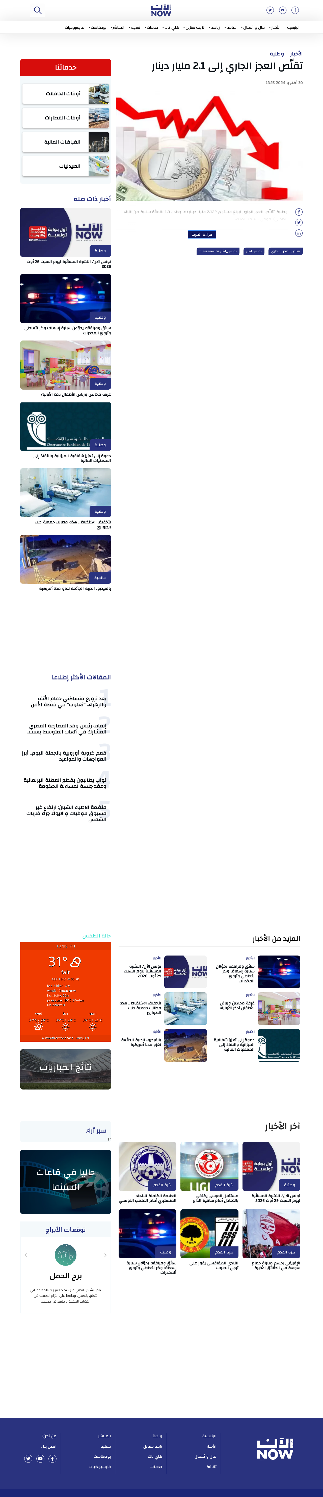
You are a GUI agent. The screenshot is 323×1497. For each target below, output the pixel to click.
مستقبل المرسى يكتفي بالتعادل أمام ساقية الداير (215, 1198)
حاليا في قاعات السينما (65, 1179)
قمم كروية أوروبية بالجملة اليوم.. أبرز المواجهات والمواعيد (64, 756)
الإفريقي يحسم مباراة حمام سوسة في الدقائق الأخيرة (276, 1265)
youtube (40, 1459)
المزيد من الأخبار (276, 939)
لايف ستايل (195, 27)
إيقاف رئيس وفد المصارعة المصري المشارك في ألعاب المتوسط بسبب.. (66, 728)
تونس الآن (254, 251)
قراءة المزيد (202, 234)
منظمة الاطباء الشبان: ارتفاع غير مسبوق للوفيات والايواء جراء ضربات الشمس (66, 813)
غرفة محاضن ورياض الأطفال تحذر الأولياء (76, 394)
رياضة (215, 27)
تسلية (135, 27)
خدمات (152, 27)
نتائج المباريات (65, 1067)
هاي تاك (172, 27)
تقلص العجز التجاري (285, 251)
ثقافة (232, 27)
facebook (52, 1459)
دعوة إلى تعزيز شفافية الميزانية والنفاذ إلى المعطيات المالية (72, 458)
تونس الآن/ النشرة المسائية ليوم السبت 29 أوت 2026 (69, 264)
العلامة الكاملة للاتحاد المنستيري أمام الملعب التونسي (148, 1198)
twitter (28, 1459)
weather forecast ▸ (65, 1038)
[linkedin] (299, 234)
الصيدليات (69, 166)
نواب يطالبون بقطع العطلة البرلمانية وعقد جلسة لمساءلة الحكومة (64, 783)
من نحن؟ (49, 1436)
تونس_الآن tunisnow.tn (218, 251)
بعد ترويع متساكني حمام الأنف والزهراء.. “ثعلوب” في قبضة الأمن (68, 701)
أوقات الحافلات (63, 93)
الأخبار (276, 27)
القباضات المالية (62, 142)
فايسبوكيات (74, 27)
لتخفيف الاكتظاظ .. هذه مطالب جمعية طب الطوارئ (73, 524)
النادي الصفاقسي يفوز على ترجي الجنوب (214, 1265)
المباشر (118, 27)
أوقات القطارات (63, 117)
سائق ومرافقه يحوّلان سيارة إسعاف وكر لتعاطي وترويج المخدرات (67, 330)
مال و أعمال (254, 27)
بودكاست (98, 27)
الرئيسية (293, 27)
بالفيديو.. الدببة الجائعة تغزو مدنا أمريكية (75, 588)
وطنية (277, 53)
